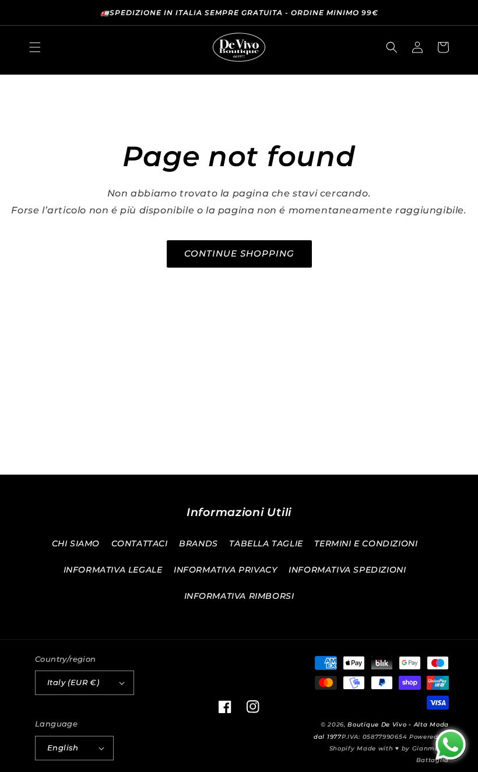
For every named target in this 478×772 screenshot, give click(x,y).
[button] (35, 47)
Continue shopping (239, 253)
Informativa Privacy (225, 569)
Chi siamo (76, 543)
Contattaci (139, 543)
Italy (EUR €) (73, 682)
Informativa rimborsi (239, 596)
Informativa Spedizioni (347, 569)
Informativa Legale (113, 569)
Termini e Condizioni (365, 543)
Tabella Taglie (266, 543)
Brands (198, 543)
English (63, 747)
